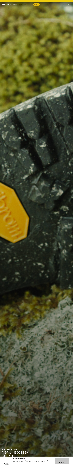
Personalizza (61, 462)
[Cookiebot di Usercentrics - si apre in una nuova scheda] (6, 464)
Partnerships (15, 4)
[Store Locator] (65, 4)
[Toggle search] (63, 4)
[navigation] (14, 4)
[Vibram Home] (36, 4)
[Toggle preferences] (70, 4)
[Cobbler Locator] (66, 4)
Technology (8, 4)
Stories (20, 4)
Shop (25, 4)
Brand (3, 4)
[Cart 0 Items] (68, 4)
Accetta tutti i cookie (62, 459)
